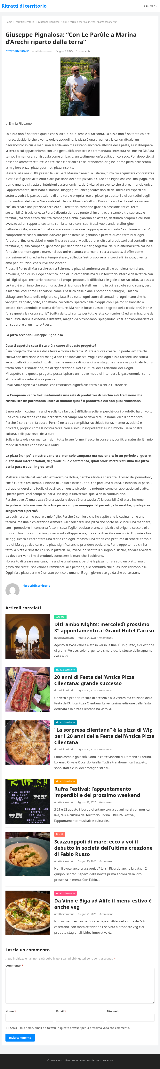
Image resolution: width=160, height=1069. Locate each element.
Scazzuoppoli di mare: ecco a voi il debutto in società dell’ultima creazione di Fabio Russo (103, 847)
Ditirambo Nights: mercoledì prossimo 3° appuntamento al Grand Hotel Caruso (104, 627)
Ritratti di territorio (24, 6)
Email (61, 1011)
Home (8, 22)
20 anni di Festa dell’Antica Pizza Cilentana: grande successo (94, 680)
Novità (59, 834)
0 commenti (83, 51)
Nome (10, 1011)
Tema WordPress (89, 1060)
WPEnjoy (108, 1060)
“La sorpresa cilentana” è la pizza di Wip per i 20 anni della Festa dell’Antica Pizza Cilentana (104, 736)
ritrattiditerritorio (25, 22)
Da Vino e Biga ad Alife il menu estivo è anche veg (103, 903)
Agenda (60, 617)
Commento (14, 965)
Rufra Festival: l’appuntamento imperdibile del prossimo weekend (97, 791)
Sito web (112, 1011)
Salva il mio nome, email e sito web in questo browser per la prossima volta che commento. (70, 1028)
